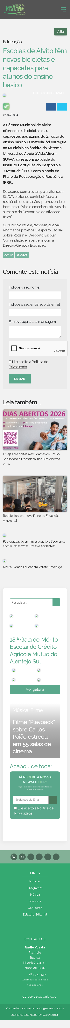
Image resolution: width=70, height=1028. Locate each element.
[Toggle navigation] (63, 9)
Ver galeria (35, 689)
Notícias (35, 881)
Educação (12, 41)
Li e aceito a (28, 364)
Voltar (61, 32)
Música (35, 894)
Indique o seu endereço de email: (34, 304)
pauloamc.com (50, 1015)
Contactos (35, 907)
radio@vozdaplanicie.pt (39, 996)
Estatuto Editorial (35, 914)
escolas (22, 254)
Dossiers (35, 901)
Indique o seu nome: (24, 287)
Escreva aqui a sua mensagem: (32, 322)
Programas (35, 888)
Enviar (19, 379)
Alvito (8, 254)
